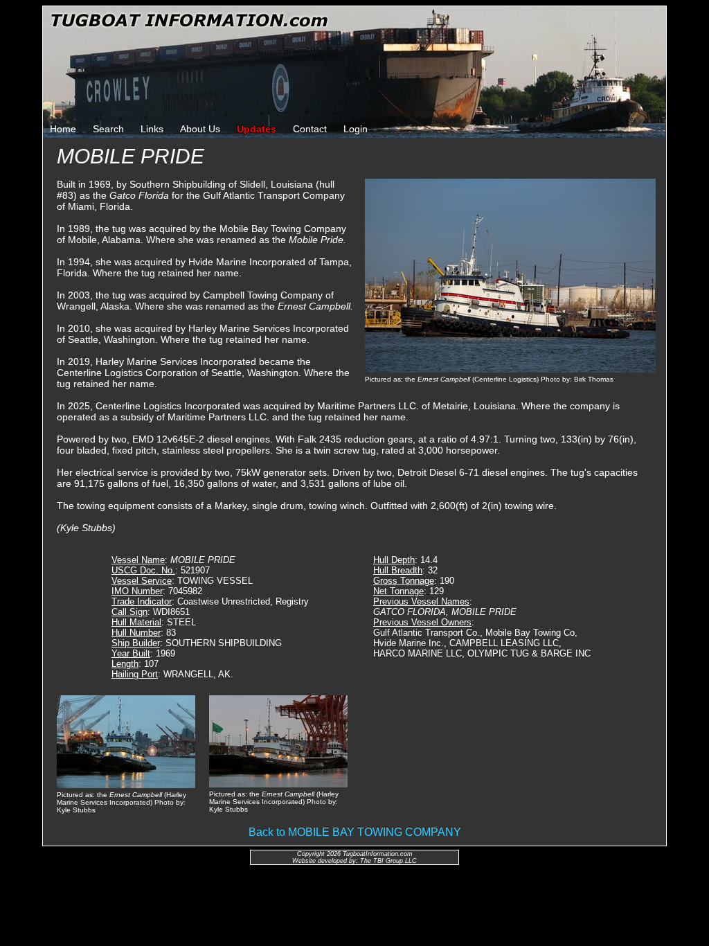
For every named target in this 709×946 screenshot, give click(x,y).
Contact (310, 128)
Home (63, 128)
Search (108, 128)
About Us (200, 128)
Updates (256, 128)
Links (152, 128)
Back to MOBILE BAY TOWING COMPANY (355, 832)
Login (355, 128)
